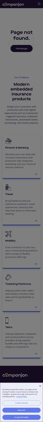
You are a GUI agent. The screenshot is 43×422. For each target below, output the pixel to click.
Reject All (21, 410)
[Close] (40, 386)
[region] (21, 402)
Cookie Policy (21, 396)
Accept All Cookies (21, 417)
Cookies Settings (21, 403)
